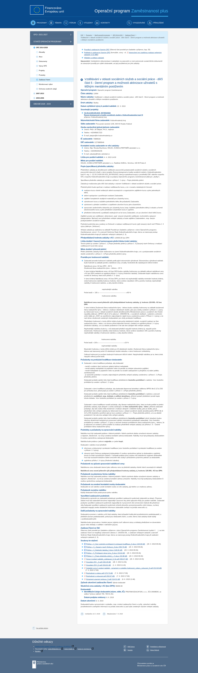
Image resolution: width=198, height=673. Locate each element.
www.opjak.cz (69, 649)
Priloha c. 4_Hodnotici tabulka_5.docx (99, 550)
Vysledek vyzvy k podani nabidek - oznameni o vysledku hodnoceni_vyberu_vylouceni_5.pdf (119, 568)
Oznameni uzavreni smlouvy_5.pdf (98, 579)
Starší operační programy (102, 35)
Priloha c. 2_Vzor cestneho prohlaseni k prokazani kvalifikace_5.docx (111, 544)
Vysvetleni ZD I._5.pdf (94, 562)
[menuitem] (39, 23)
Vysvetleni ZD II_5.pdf (94, 565)
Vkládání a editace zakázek (94, 58)
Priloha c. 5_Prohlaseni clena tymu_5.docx (101, 553)
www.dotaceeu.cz (54, 649)
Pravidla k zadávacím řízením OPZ (96, 49)
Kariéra (37, 651)
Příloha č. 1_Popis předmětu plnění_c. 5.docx (102, 556)
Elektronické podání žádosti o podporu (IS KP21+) (53, 646)
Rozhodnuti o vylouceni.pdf (96, 576)
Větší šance (131, 647)
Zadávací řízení (130, 35)
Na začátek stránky (42, 628)
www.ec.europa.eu (84, 649)
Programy (89, 35)
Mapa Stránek (154, 650)
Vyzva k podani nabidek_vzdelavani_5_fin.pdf (102, 559)
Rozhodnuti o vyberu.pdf (95, 573)
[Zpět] (82, 79)
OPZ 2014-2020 (118, 35)
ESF (82, 35)
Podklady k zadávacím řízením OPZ (97, 52)
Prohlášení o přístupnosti (158, 647)
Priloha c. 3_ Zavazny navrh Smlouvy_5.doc (102, 547)
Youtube (130, 650)
